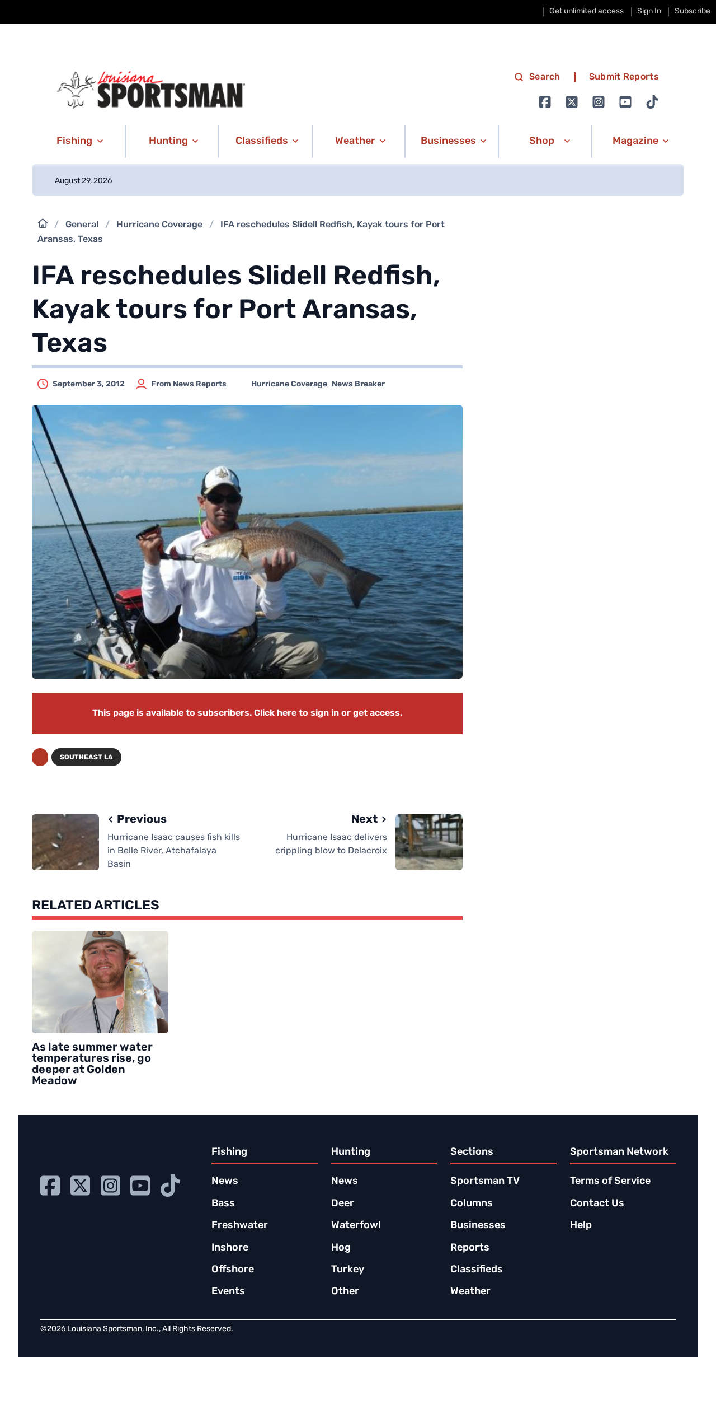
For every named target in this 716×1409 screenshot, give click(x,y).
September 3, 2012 (89, 384)
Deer (342, 1204)
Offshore (232, 1270)
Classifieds (476, 1270)
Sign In (649, 11)
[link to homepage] (151, 90)
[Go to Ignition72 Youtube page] (625, 102)
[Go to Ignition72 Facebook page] (545, 102)
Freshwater (239, 1226)
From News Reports (189, 384)
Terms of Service (610, 1182)
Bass (223, 1204)
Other (345, 1292)
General (81, 225)
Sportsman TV (485, 1182)
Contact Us (597, 1204)
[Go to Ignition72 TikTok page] (652, 102)
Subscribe (692, 11)
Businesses (478, 1226)
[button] (78, 141)
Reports (469, 1248)
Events (228, 1292)
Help (581, 1226)
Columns (471, 1204)
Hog (341, 1248)
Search (544, 77)
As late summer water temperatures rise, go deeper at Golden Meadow (92, 1064)
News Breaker (358, 384)
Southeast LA (86, 757)
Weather (470, 1292)
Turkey (347, 1270)
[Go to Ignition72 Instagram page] (598, 102)
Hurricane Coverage (159, 225)
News (224, 1182)
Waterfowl (356, 1226)
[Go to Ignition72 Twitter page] (571, 102)
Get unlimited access (586, 11)
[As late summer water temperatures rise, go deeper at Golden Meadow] (100, 982)
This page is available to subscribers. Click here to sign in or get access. (247, 713)
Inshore (229, 1248)
